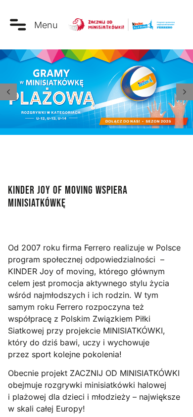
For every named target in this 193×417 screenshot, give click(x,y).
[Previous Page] (8, 91)
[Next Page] (184, 91)
